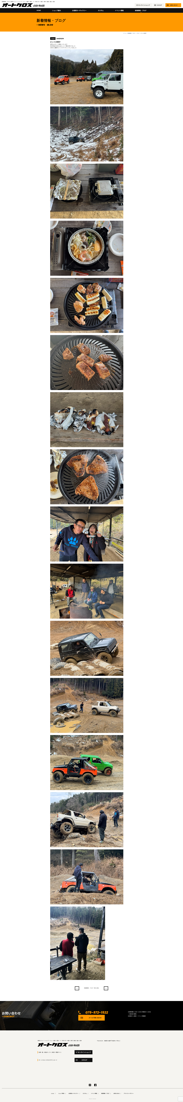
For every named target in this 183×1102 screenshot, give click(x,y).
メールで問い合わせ (95, 1018)
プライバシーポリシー (129, 1093)
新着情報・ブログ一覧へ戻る (91, 988)
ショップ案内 (56, 10)
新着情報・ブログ (140, 10)
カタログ (159, 5)
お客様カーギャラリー (79, 10)
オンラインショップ (144, 5)
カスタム (101, 10)
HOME (39, 10)
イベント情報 (119, 10)
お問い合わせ (174, 5)
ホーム (124, 33)
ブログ (138, 33)
